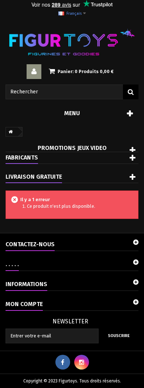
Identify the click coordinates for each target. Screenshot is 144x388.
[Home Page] (9, 131)
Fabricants (22, 157)
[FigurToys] (72, 42)
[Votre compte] (34, 71)
